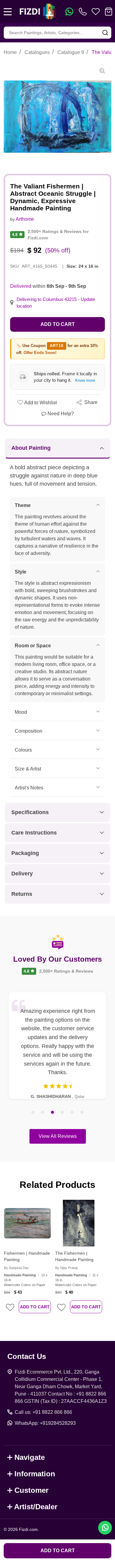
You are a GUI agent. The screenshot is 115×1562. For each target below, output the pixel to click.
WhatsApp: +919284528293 (45, 1423)
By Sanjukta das (16, 1268)
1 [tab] (33, 1112)
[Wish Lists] (95, 11)
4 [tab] (62, 1112)
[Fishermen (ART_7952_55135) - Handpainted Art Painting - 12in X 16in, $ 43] (27, 1223)
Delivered (20, 286)
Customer (31, 1490)
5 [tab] (72, 1112)
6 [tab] (82, 1112)
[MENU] (8, 12)
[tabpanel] (57, 1045)
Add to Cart (57, 324)
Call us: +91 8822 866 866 (43, 1412)
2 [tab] (42, 1112)
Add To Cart (35, 1306)
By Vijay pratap (66, 1268)
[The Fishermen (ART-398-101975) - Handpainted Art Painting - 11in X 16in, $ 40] (78, 1223)
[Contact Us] (84, 11)
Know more (85, 380)
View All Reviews (58, 1136)
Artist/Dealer (35, 1507)
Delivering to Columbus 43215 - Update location (56, 303)
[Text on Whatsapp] (69, 11)
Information (34, 1474)
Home (10, 52)
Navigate (29, 1457)
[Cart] (108, 11)
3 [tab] (52, 1112)
